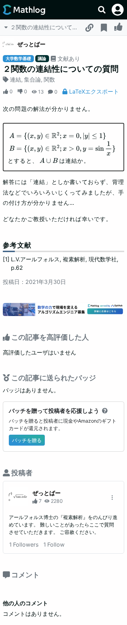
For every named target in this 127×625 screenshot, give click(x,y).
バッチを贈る (27, 440)
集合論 (32, 79)
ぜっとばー (31, 44)
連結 (15, 79)
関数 (49, 79)
